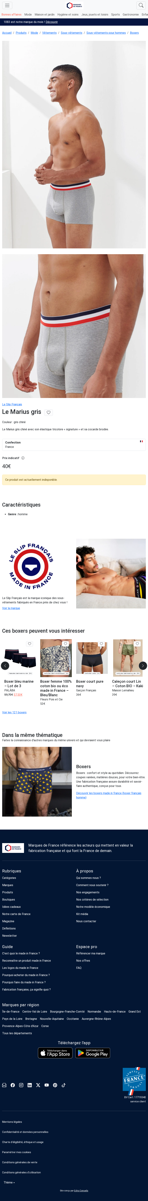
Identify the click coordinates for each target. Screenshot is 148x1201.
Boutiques (8, 899)
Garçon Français (86, 690)
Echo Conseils (81, 1190)
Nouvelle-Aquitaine (52, 1019)
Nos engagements (87, 892)
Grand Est (135, 1011)
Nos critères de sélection (92, 899)
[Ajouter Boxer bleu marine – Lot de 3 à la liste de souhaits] (29, 644)
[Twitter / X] (38, 1085)
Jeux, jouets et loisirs (94, 14)
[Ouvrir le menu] (7, 5)
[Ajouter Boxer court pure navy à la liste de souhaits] (101, 644)
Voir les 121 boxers (14, 712)
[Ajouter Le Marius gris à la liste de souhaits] (48, 412)
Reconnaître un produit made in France (26, 960)
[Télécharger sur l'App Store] (55, 1052)
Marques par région (20, 1004)
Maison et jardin (45, 14)
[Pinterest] (55, 1085)
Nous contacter (86, 921)
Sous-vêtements (71, 33)
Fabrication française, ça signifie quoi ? (26, 989)
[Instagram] (21, 1085)
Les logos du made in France (20, 968)
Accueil (7, 33)
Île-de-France (10, 1011)
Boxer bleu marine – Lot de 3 (19, 683)
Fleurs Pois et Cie (51, 699)
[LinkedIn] (30, 1085)
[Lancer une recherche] (141, 5)
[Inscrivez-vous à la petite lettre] (4, 1085)
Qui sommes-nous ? (88, 878)
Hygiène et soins (68, 14)
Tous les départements (17, 1033)
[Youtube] (47, 1085)
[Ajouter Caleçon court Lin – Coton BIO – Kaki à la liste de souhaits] (137, 644)
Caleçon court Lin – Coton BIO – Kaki (127, 683)
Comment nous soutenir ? (92, 885)
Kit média (82, 914)
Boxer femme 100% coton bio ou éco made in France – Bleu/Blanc (56, 688)
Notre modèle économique (93, 907)
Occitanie (73, 1019)
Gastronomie (131, 14)
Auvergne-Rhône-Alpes (96, 1019)
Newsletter (9, 935)
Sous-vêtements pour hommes (106, 33)
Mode (28, 14)
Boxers (134, 33)
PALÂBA (9, 690)
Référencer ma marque (90, 953)
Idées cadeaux (11, 907)
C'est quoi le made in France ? (21, 953)
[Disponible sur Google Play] (92, 1053)
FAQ (78, 968)
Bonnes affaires (11, 14)
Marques (7, 885)
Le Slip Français (12, 404)
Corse (45, 1026)
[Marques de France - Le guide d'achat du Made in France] (74, 5)
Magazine (8, 921)
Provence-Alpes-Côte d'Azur (20, 1026)
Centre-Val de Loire (34, 1011)
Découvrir (52, 22)
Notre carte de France (16, 914)
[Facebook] (13, 1085)
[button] (74, 1152)
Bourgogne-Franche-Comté (67, 1011)
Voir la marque (11, 608)
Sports (115, 14)
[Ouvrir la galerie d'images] (74, 145)
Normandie (94, 1011)
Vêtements (49, 33)
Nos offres (83, 960)
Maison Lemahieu (123, 690)
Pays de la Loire (12, 1019)
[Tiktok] (64, 1085)
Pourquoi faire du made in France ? (24, 982)
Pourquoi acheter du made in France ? (26, 975)
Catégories (9, 878)
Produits (21, 33)
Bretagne (31, 1019)
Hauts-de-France (115, 1011)
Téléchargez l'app (74, 1042)
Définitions (9, 928)
